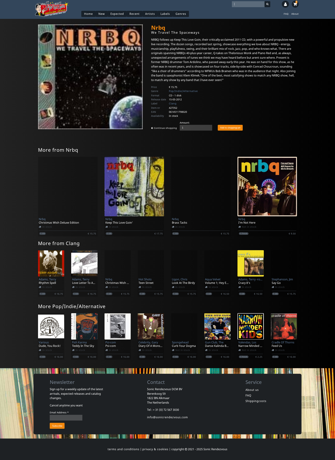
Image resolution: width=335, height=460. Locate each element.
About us (252, 390)
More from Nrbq (58, 149)
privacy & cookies (155, 449)
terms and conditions (123, 449)
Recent (134, 14)
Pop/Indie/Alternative (183, 91)
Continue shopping (165, 128)
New (101, 14)
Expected (117, 14)
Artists (150, 14)
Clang (173, 103)
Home (88, 14)
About (295, 13)
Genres (181, 14)
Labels (165, 14)
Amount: (185, 122)
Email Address (59, 412)
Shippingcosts (255, 401)
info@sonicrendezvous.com (167, 417)
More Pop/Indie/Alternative (72, 306)
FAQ (286, 13)
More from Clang (59, 243)
